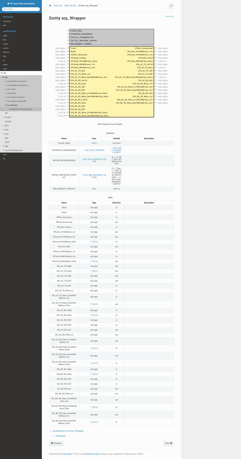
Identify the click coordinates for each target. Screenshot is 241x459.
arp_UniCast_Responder (16, 101)
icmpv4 (8, 117)
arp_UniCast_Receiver (16, 97)
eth (6, 113)
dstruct (6, 52)
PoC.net (58, 5)
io (4, 61)
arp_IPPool (11, 93)
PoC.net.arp (70, 5)
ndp (6, 138)
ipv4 (7, 125)
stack (7, 142)
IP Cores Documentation (22, 4)
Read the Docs (94, 454)
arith (5, 36)
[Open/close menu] (1, 21)
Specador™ (68, 454)
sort (5, 155)
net (4, 73)
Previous (57, 443)
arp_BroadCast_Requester (17, 85)
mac (7, 134)
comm (6, 48)
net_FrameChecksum (14, 150)
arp (6, 77)
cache (5, 44)
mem (5, 65)
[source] (169, 16)
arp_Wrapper (12, 105)
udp (6, 146)
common (7, 21)
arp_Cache (11, 89)
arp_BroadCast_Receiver (17, 81)
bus (4, 40)
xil (4, 159)
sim (4, 25)
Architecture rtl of (20, 109)
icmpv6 (8, 121)
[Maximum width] (171, 6)
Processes (61, 436)
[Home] (50, 5)
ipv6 (7, 130)
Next (167, 443)
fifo (4, 56)
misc (5, 69)
